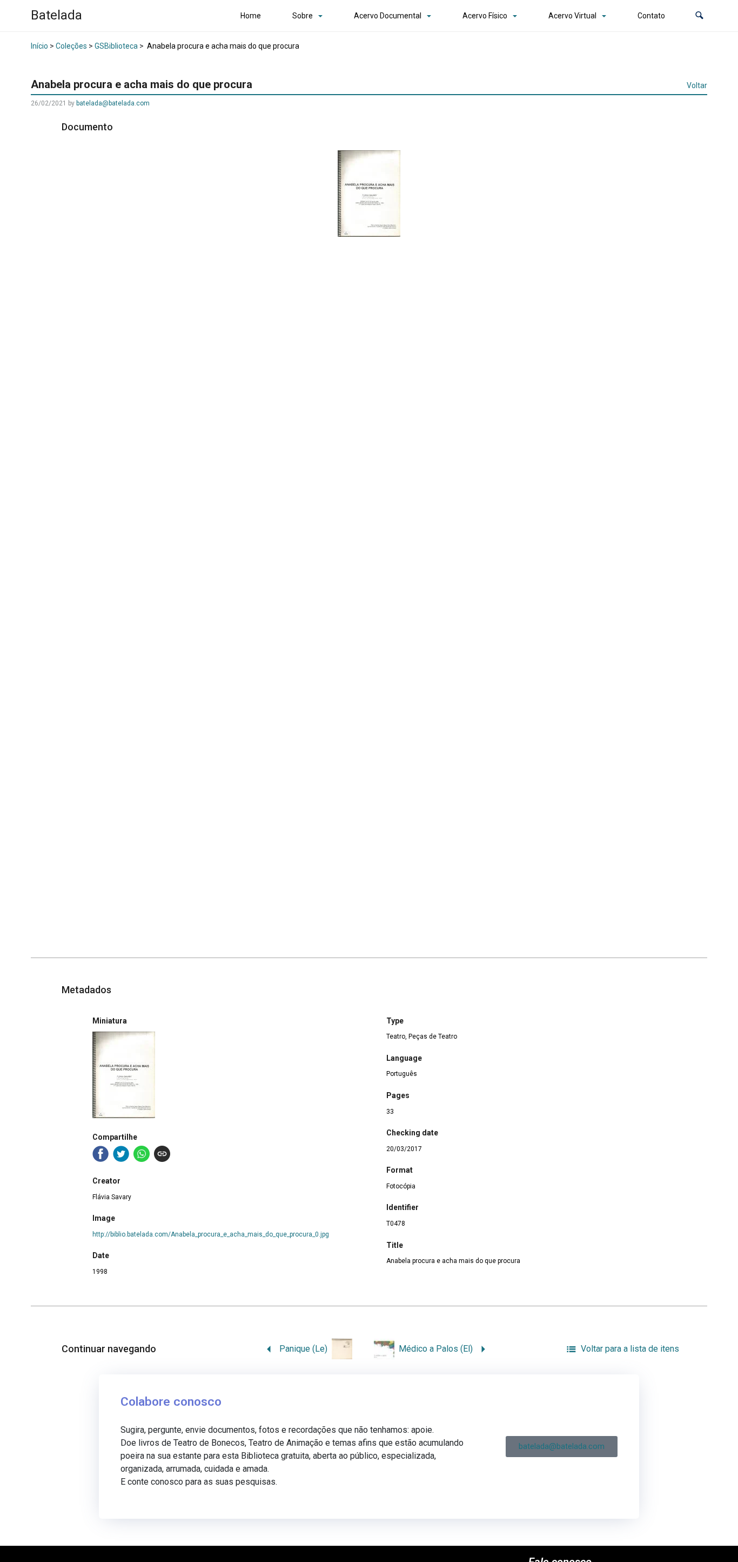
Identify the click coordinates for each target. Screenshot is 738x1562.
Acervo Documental (387, 15)
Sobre (302, 15)
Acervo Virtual (572, 15)
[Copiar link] (162, 1154)
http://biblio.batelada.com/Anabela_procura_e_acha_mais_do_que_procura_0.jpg (210, 1234)
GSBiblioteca (116, 46)
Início (39, 46)
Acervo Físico (484, 15)
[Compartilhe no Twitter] (121, 1154)
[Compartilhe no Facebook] (100, 1154)
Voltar (697, 85)
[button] (699, 15)
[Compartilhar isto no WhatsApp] (141, 1154)
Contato (651, 15)
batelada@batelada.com (113, 103)
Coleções (71, 46)
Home (250, 15)
